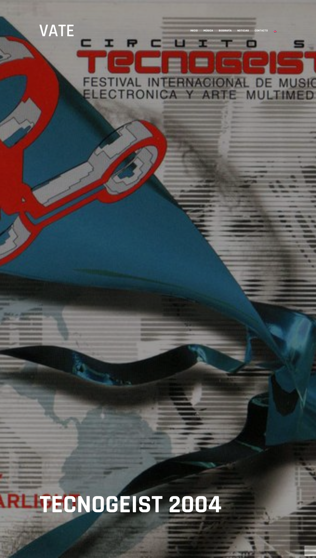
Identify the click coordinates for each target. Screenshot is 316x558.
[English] (275, 30)
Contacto (261, 30)
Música (208, 30)
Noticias (243, 30)
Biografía (225, 30)
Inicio (194, 30)
